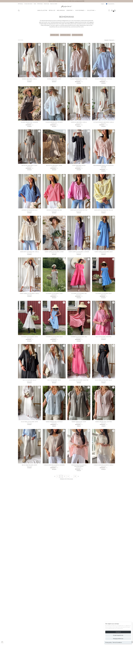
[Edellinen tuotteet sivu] (55, 476)
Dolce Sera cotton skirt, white (29, 421)
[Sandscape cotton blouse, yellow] (103, 191)
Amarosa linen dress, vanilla (79, 122)
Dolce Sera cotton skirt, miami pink (78, 380)
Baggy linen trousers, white (29, 465)
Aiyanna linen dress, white (54, 78)
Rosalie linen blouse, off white (54, 122)
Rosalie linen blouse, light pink (78, 78)
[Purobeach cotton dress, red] (78, 318)
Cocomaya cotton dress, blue (103, 293)
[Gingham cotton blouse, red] (54, 191)
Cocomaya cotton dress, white (29, 336)
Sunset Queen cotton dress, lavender (79, 251)
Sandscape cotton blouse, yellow (103, 210)
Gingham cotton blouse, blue (29, 210)
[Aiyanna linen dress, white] (54, 60)
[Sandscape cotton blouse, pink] (78, 191)
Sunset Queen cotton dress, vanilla (29, 293)
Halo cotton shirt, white (54, 380)
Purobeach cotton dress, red (79, 336)
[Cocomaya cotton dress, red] (78, 274)
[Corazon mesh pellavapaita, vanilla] (103, 446)
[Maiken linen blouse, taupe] (78, 403)
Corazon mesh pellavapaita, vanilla (103, 465)
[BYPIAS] (66, 6)
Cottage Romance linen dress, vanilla (103, 122)
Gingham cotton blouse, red (54, 210)
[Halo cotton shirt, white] (54, 361)
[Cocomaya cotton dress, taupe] (54, 274)
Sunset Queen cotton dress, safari (54, 251)
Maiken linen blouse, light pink (103, 421)
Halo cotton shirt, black (29, 380)
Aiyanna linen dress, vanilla (29, 78)
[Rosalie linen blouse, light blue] (103, 60)
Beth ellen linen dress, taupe (29, 165)
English (102, 3)
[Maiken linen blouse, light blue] (54, 403)
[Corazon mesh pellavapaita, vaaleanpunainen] (78, 446)
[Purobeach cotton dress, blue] (54, 318)
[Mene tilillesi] (111, 10)
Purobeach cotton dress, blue (54, 336)
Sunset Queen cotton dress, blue (103, 251)
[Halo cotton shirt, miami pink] (103, 318)
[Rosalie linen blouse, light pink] (78, 60)
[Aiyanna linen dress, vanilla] (29, 60)
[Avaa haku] (18, 10)
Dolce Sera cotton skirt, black (103, 380)
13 (75, 476)
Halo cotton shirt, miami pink (103, 336)
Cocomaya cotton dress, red (79, 293)
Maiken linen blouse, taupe (79, 421)
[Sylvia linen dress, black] (78, 146)
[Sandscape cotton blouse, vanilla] (29, 233)
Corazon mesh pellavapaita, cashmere (54, 465)
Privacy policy (108, 642)
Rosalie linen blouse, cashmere (29, 122)
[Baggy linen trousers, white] (29, 446)
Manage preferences (118, 638)
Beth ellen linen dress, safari (54, 165)
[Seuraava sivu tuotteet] (78, 476)
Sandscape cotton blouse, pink (78, 210)
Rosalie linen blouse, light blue (103, 78)
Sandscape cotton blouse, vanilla (29, 251)
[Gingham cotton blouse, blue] (29, 191)
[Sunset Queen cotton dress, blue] (103, 233)
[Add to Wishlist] (39, 44)
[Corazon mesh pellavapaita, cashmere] (54, 446)
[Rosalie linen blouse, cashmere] (29, 103)
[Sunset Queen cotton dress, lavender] (78, 233)
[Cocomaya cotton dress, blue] (103, 274)
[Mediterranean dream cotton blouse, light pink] (103, 146)
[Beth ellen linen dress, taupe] (29, 146)
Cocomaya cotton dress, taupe (54, 293)
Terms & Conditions (117, 642)
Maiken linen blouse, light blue (54, 421)
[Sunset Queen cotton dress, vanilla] (29, 274)
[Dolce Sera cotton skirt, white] (29, 403)
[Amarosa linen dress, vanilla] (78, 103)
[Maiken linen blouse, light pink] (103, 403)
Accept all (118, 632)
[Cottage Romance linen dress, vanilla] (103, 103)
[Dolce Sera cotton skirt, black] (103, 361)
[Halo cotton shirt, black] (29, 361)
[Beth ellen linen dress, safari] (54, 146)
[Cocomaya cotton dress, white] (29, 318)
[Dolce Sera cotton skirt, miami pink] (78, 361)
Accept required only (118, 635)
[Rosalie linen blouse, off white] (54, 103)
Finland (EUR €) (111, 3)
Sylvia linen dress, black (78, 165)
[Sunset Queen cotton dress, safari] (54, 233)
